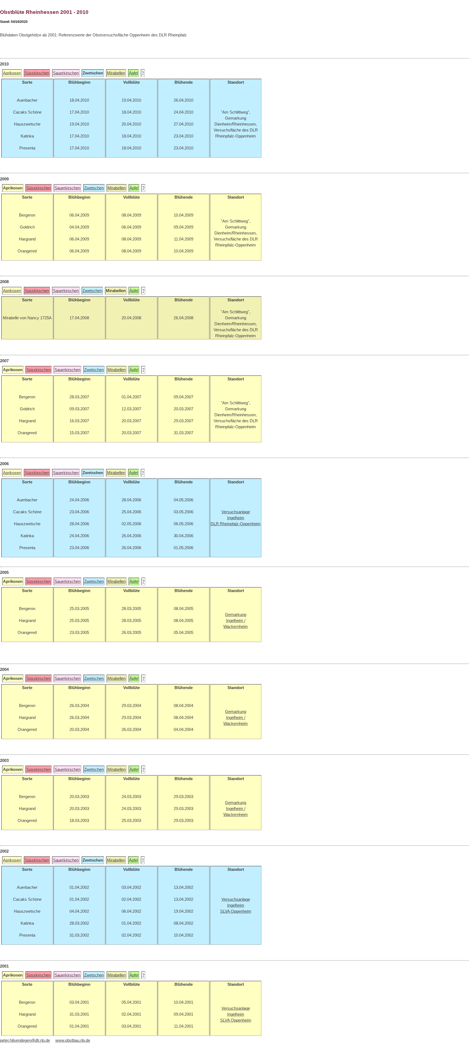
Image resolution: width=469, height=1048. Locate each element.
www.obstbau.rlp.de (72, 1040)
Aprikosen (12, 73)
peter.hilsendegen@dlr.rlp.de (25, 1040)
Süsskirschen (37, 73)
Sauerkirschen (66, 73)
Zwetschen (94, 188)
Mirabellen (116, 73)
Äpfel (133, 73)
